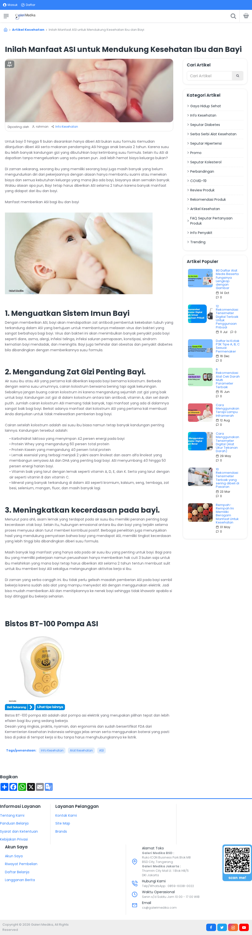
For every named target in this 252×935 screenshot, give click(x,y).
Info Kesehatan (66, 126)
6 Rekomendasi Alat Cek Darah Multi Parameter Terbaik (228, 378)
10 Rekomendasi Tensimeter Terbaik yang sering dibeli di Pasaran (227, 478)
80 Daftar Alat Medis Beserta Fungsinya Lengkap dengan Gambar (227, 279)
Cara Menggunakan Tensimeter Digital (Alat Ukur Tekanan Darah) (227, 442)
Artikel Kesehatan (28, 29)
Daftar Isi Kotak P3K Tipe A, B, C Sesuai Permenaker (228, 346)
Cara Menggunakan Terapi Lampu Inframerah (227, 410)
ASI (101, 750)
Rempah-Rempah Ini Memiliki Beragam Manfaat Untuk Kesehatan (227, 513)
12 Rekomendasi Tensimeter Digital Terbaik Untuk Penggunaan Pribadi (227, 317)
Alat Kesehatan (81, 750)
